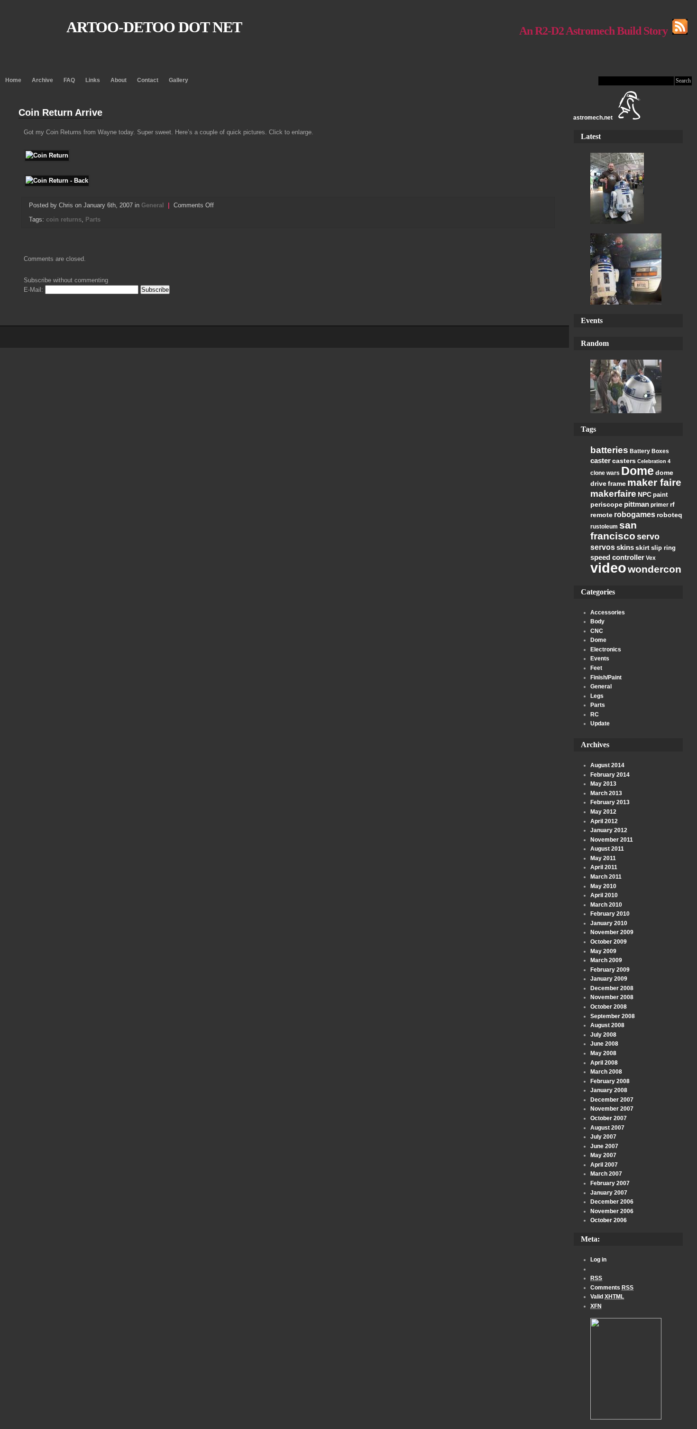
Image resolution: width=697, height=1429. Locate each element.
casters (624, 460)
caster (600, 460)
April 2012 (604, 821)
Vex (651, 558)
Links (92, 80)
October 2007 (608, 1118)
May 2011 (603, 858)
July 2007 (603, 1136)
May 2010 (603, 886)
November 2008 (611, 997)
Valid (607, 1296)
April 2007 (604, 1164)
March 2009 (606, 960)
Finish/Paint (606, 677)
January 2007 (608, 1192)
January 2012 (608, 830)
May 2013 (603, 783)
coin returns (64, 219)
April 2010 (604, 895)
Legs (597, 696)
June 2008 (604, 1043)
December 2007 (611, 1099)
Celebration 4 (653, 461)
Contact (147, 80)
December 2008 (611, 988)
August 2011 (607, 848)
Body (597, 621)
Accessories (607, 612)
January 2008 (608, 1090)
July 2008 (603, 1034)
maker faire (654, 482)
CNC (596, 631)
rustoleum (604, 526)
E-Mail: (34, 289)
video (608, 567)
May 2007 (603, 1155)
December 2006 (611, 1201)
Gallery (178, 80)
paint (660, 494)
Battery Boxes (649, 451)
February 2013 (610, 802)
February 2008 (610, 1081)
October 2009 (608, 941)
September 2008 (612, 1016)
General (601, 686)
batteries (609, 450)
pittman (636, 504)
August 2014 (607, 765)
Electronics (605, 649)
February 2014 (610, 774)
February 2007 (610, 1183)
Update (600, 723)
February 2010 (610, 913)
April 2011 (603, 867)
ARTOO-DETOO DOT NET (154, 27)
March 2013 (606, 793)
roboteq (669, 515)
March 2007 (606, 1173)
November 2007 (611, 1108)
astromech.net (593, 117)
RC (594, 714)
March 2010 (606, 904)
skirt (642, 547)
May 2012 (603, 811)
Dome (637, 470)
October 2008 (608, 1006)
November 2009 (611, 932)
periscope (606, 504)
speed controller (617, 557)
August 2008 (607, 1025)
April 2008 (604, 1062)
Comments (611, 1287)
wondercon (654, 569)
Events (599, 658)
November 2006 (611, 1211)
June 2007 (604, 1146)
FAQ (69, 80)
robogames (634, 514)
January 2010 (608, 923)
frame (617, 483)
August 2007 (607, 1127)
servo (648, 536)
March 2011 (606, 876)
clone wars (605, 473)
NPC (644, 494)
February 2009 (610, 969)
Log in (598, 1259)
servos (602, 547)
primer (660, 504)
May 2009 (603, 951)
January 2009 (608, 978)
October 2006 (608, 1220)
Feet (596, 668)
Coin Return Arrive (60, 112)
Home (13, 80)
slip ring (663, 547)
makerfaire (613, 493)
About (118, 80)
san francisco (613, 531)
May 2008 (603, 1053)
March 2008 (606, 1071)
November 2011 (611, 839)
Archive (42, 80)
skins (625, 547)
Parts (597, 705)
